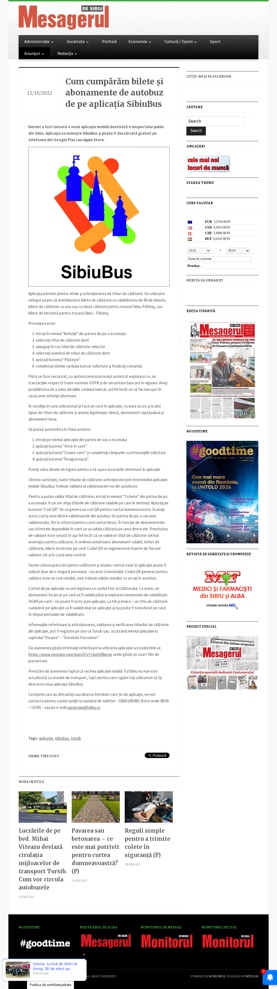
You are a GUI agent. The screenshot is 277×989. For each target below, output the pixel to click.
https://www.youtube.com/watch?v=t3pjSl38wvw (69, 654)
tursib (76, 738)
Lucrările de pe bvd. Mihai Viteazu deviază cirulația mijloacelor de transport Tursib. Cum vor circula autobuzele (43, 859)
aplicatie (46, 738)
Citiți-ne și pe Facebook (208, 76)
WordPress (217, 976)
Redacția (65, 53)
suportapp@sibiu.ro (83, 707)
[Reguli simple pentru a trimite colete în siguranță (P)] (149, 809)
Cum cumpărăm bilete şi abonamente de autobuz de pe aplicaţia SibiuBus (114, 92)
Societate (76, 41)
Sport (215, 41)
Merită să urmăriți (204, 280)
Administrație (37, 41)
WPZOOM (251, 976)
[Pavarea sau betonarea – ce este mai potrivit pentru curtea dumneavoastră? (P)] (96, 809)
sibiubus (62, 738)
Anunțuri (32, 53)
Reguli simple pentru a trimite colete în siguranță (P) (147, 842)
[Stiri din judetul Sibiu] (64, 16)
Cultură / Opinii (178, 41)
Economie (137, 41)
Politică (109, 41)
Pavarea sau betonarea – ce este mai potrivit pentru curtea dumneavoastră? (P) (95, 851)
